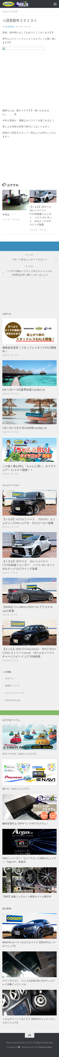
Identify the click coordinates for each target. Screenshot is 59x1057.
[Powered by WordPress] (19, 1047)
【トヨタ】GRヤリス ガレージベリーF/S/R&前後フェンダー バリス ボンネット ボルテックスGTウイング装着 (30, 565)
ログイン (10, 678)
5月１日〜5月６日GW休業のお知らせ (24, 427)
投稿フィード (12, 685)
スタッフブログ (10, 11)
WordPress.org (12, 700)
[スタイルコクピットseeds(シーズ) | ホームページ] (20, 4)
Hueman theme (45, 1047)
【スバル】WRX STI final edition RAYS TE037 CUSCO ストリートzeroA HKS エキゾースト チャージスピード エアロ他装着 (30, 652)
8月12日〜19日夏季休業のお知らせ (23, 389)
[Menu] (55, 4)
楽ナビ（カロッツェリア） (16, 788)
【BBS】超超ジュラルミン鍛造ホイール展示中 (26, 896)
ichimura (9, 26)
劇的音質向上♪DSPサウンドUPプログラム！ (25, 823)
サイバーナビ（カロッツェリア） (20, 753)
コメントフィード (14, 693)
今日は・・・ (9, 214)
